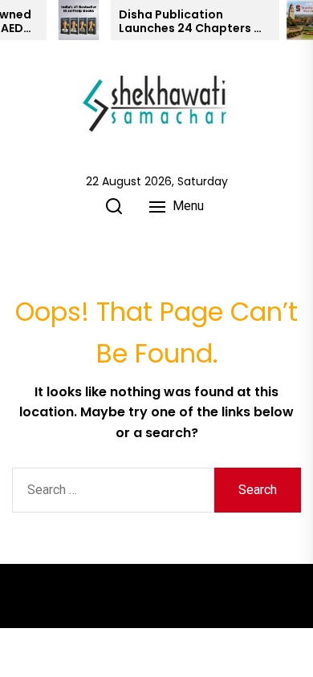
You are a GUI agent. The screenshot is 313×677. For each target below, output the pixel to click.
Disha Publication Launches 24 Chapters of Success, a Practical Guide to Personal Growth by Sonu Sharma (192, 21)
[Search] (114, 206)
